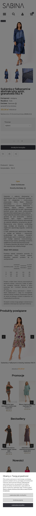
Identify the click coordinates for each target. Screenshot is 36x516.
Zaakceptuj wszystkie (18, 505)
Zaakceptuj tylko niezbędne (18, 495)
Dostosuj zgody (18, 500)
